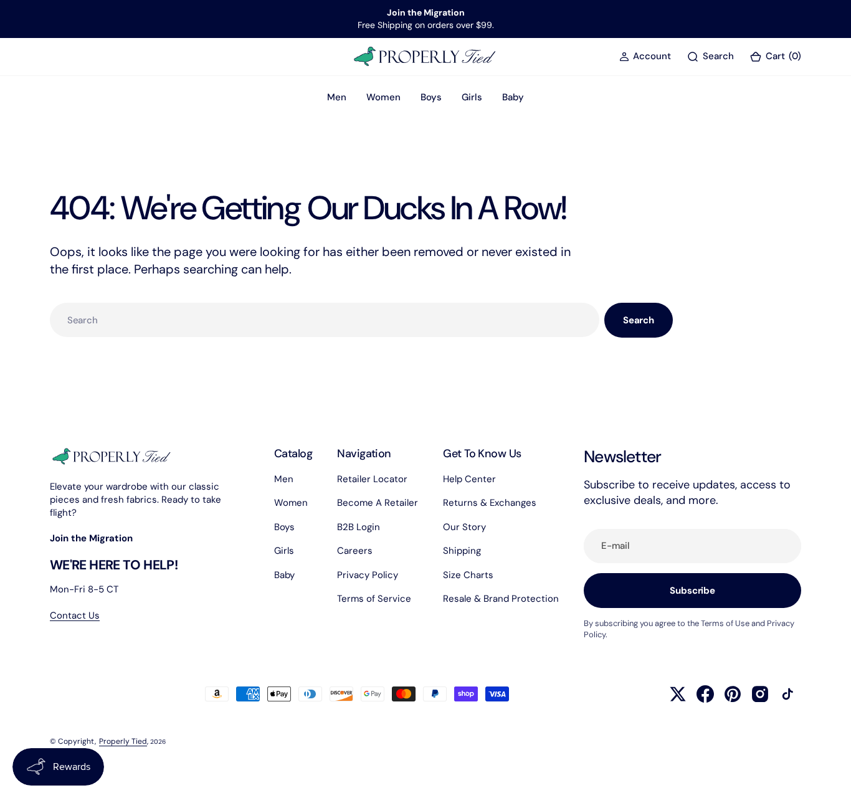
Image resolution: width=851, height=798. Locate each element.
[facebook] (705, 694)
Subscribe (692, 590)
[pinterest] (732, 694)
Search (638, 320)
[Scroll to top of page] (830, 777)
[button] (645, 56)
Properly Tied (123, 741)
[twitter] (678, 694)
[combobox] (324, 320)
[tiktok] (787, 694)
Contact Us (75, 615)
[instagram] (760, 694)
